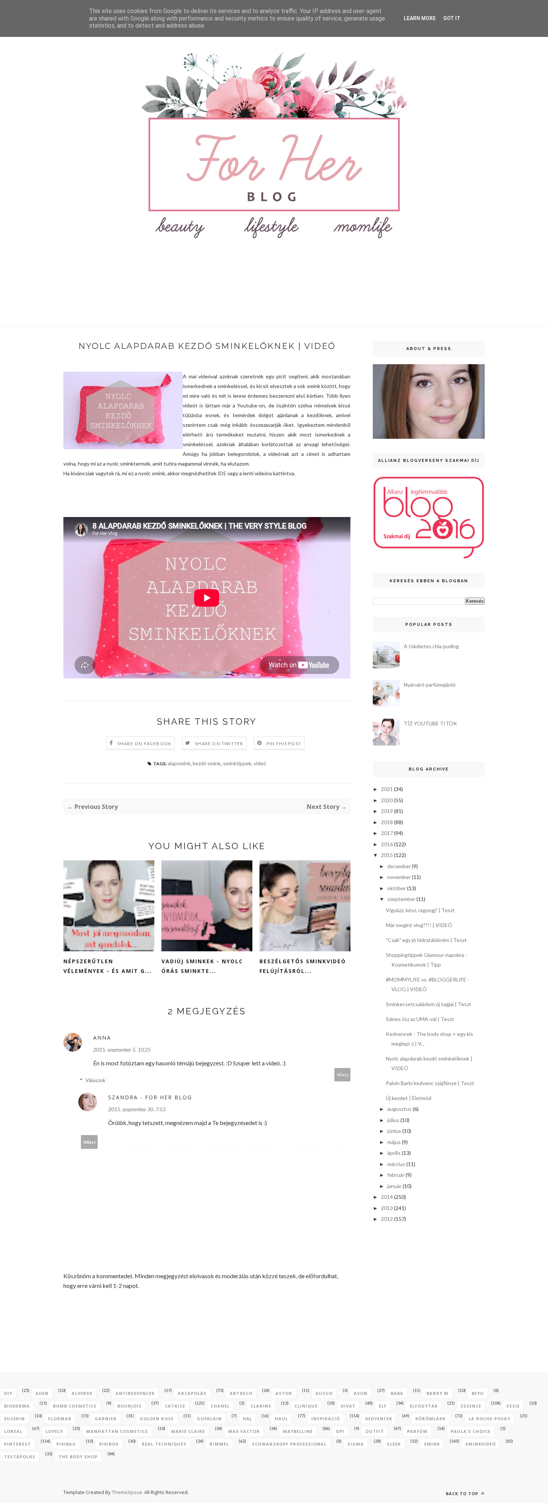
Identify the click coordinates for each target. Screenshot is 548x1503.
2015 (387, 855)
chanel (220, 1406)
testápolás (19, 1456)
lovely (54, 1431)
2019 (387, 811)
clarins (261, 1406)
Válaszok (95, 1080)
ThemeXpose (127, 1492)
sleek (394, 1444)
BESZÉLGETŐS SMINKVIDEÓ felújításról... (302, 966)
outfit (374, 1431)
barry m (437, 1393)
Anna (102, 1037)
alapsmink (179, 763)
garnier (106, 1418)
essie (513, 1406)
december (399, 866)
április (394, 1153)
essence (471, 1406)
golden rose (157, 1418)
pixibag (66, 1444)
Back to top (463, 1493)
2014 (387, 1197)
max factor (244, 1431)
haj (247, 1418)
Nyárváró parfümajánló (430, 684)
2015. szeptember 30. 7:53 (137, 1109)
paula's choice (471, 1431)
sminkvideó (480, 1444)
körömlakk (430, 1418)
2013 (387, 1208)
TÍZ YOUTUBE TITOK (430, 723)
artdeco (241, 1393)
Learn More (420, 18)
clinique (306, 1406)
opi (340, 1431)
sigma (355, 1444)
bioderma (17, 1406)
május (394, 1142)
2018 (387, 822)
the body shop (78, 1456)
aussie (324, 1393)
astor (283, 1393)
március (396, 1164)
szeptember (401, 899)
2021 (387, 789)
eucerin (14, 1418)
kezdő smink (207, 763)
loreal (13, 1431)
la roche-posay (489, 1418)
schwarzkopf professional (289, 1444)
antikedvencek (135, 1393)
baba (397, 1393)
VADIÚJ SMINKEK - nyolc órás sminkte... (202, 966)
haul (281, 1418)
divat (348, 1406)
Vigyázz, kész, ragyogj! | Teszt (420, 910)
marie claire (188, 1431)
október (396, 888)
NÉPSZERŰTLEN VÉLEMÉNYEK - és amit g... (107, 966)
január (394, 1186)
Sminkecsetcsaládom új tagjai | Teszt (428, 1004)
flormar (60, 1418)
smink (432, 1444)
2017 (387, 833)
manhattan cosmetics (117, 1431)
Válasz (343, 1074)
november (399, 877)
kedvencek (378, 1418)
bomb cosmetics (75, 1406)
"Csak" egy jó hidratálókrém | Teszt (426, 940)
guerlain (209, 1418)
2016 (387, 844)
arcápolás (192, 1393)
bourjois (129, 1406)
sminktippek (237, 763)
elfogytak (424, 1406)
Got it (451, 18)
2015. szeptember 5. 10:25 (122, 1049)
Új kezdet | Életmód (408, 1098)
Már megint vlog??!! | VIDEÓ (419, 925)
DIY (8, 1393)
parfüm (417, 1431)
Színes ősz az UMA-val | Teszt (420, 1019)
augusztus (399, 1109)
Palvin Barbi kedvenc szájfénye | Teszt (430, 1083)
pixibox (109, 1444)
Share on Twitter (219, 743)
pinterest (17, 1444)
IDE (222, 473)
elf (383, 1406)
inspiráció (325, 1418)
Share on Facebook (144, 743)
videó (259, 763)
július (393, 1120)
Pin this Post (284, 743)
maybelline (298, 1431)
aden (41, 1393)
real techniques (164, 1444)
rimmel (219, 1444)
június (394, 1131)
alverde (82, 1393)
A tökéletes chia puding (431, 646)
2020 (387, 800)
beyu (478, 1393)
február (395, 1175)
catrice (175, 1406)
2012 (387, 1219)
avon (361, 1393)
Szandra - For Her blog (150, 1097)
